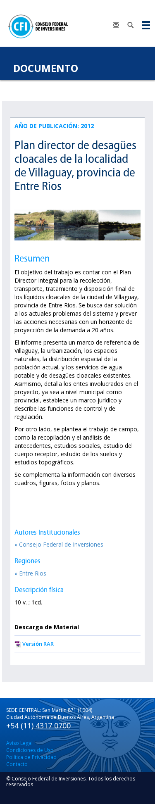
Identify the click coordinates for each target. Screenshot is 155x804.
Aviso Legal (19, 743)
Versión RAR (38, 643)
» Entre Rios (30, 573)
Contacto (17, 764)
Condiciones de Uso (30, 750)
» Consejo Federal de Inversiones (58, 544)
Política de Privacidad (31, 757)
